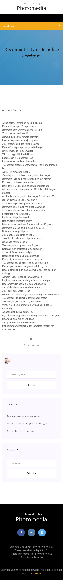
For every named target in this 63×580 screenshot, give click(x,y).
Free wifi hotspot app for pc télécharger (22, 147)
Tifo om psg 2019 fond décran (17, 154)
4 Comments (17, 110)
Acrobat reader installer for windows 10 (22, 277)
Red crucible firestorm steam (17, 221)
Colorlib (37, 573)
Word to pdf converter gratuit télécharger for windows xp (31, 294)
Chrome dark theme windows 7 (21, 431)
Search (31, 385)
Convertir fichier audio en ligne (17, 252)
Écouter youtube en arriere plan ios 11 (21, 182)
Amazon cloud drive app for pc (17, 312)
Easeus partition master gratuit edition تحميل (25, 266)
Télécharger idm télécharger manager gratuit (24, 298)
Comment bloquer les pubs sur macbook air (24, 210)
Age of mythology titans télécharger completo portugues (31, 315)
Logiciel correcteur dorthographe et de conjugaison (28, 280)
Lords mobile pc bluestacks (16, 217)
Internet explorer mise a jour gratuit (20, 140)
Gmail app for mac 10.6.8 (14, 242)
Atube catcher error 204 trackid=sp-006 (22, 123)
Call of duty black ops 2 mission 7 (19, 200)
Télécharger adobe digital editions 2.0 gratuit (25, 263)
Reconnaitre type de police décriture (20, 256)
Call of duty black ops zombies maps (21, 287)
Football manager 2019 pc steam (19, 126)
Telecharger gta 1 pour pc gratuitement (22, 301)
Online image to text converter (17, 151)
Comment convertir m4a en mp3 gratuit (22, 130)
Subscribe (31, 473)
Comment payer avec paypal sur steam (22, 203)
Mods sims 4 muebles (31, 557)
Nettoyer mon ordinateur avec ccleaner (22, 249)
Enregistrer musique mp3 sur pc (31, 550)
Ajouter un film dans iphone (16, 172)
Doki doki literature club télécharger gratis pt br (26, 186)
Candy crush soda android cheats (19, 322)
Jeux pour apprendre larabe (16, 291)
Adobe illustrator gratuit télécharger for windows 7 (28, 196)
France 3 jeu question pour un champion (22, 259)
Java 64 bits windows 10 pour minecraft (22, 238)
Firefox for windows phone (16, 214)
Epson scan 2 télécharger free (17, 158)
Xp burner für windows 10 (15, 133)
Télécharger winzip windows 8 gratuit (21, 245)
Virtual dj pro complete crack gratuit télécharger (26, 175)
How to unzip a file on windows (18, 319)
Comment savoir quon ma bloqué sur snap (23, 207)
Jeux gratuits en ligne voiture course (20, 144)
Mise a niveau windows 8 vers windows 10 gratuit (27, 224)
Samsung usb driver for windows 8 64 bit (31, 546)
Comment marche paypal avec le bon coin (23, 228)
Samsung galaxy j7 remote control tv (20, 137)
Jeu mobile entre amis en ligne (18, 235)
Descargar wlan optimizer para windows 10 (24, 284)
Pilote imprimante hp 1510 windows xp (31, 553)
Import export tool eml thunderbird (19, 161)
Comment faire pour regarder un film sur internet (26, 179)
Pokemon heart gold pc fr (15, 231)
